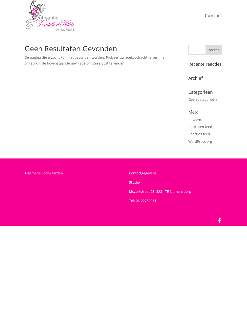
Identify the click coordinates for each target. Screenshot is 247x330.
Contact (213, 16)
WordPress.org (200, 141)
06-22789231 (146, 200)
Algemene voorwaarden (44, 173)
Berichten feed (200, 126)
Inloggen (195, 119)
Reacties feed (199, 134)
